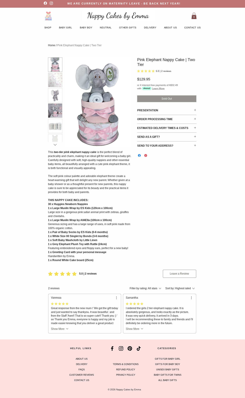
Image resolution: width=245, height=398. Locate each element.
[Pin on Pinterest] (146, 155)
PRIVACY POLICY (125, 374)
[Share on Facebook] (139, 155)
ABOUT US (82, 358)
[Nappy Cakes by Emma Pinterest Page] (130, 348)
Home (51, 45)
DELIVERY (81, 364)
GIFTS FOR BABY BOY (167, 364)
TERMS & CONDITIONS (125, 364)
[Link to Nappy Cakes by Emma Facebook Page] (45, 3)
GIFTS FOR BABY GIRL (167, 358)
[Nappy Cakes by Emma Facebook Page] (112, 348)
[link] (154, 71)
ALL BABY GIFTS (167, 380)
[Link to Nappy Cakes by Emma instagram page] (51, 3)
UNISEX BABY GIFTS (167, 369)
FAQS (81, 369)
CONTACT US (81, 380)
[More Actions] (116, 298)
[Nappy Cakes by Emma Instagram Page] (121, 348)
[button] (194, 16)
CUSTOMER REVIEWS (81, 374)
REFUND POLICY (125, 369)
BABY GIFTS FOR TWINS (167, 374)
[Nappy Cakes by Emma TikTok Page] (139, 348)
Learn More (158, 88)
